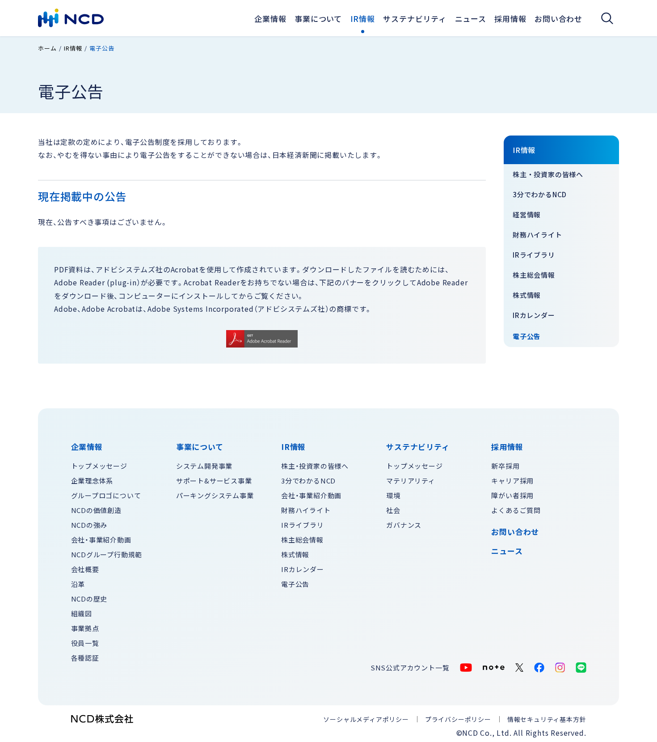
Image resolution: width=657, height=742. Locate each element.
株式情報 (527, 295)
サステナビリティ (414, 18)
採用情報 (510, 18)
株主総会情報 (534, 275)
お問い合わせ (558, 18)
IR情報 (362, 18)
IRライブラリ (534, 254)
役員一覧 (85, 643)
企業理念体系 (92, 480)
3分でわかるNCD (540, 194)
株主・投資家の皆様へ (548, 174)
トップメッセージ (99, 466)
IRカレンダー (534, 315)
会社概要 (85, 569)
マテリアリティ (410, 480)
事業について (318, 18)
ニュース (506, 551)
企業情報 (270, 18)
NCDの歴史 (89, 598)
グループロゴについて (106, 495)
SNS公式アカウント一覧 (410, 667)
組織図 (81, 613)
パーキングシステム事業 (215, 495)
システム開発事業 (204, 466)
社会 (393, 510)
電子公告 (527, 336)
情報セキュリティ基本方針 (546, 719)
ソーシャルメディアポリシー (366, 719)
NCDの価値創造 (96, 510)
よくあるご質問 (516, 510)
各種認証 (85, 657)
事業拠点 (85, 628)
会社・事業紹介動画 (101, 539)
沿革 (78, 584)
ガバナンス (403, 525)
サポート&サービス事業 (214, 480)
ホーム (47, 48)
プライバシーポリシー (458, 719)
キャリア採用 (512, 480)
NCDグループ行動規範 (107, 554)
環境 (393, 495)
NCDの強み (89, 525)
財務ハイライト (537, 234)
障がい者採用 (512, 495)
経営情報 (527, 214)
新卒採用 (505, 466)
